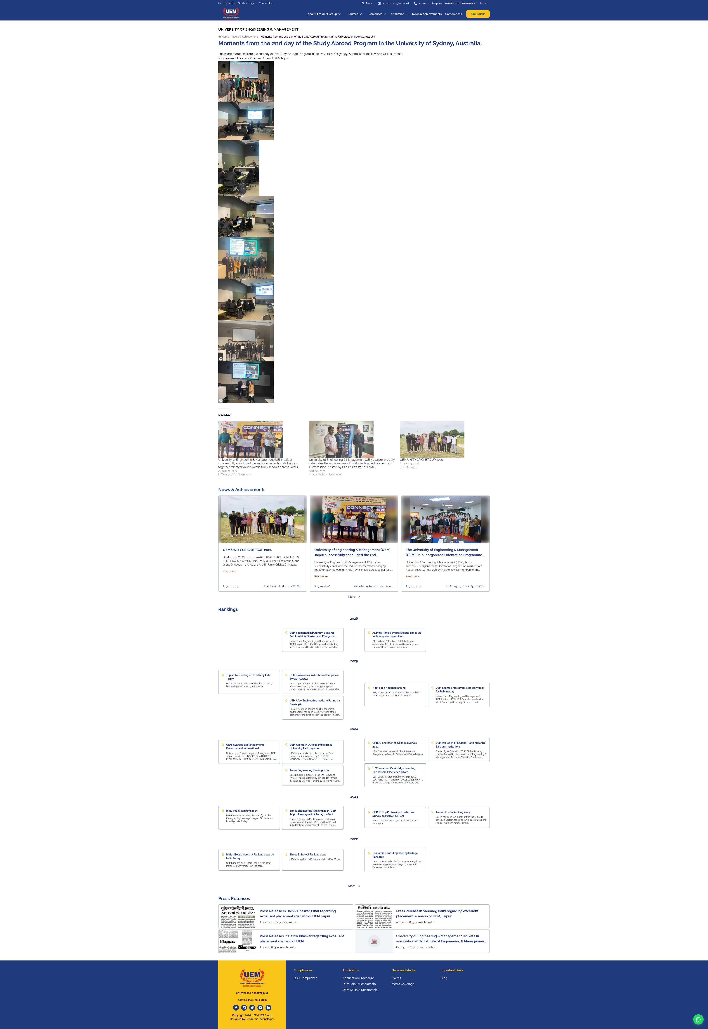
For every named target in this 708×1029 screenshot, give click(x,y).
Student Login (246, 3)
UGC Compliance (305, 978)
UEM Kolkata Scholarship (360, 990)
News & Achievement (245, 36)
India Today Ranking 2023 (242, 810)
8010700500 (452, 3)
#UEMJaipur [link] (280, 58)
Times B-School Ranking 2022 (308, 854)
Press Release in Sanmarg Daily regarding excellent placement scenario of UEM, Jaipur (437, 913)
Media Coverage (403, 984)
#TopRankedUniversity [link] (233, 58)
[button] (698, 1019)
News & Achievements (427, 14)
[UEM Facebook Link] (236, 1008)
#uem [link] (267, 58)
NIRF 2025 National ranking (389, 687)
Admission (397, 14)
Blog (444, 978)
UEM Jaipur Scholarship (359, 984)
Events (396, 978)
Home (225, 36)
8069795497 (469, 3)
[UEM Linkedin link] (268, 1008)
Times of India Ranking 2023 (453, 812)
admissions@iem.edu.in (396, 3)
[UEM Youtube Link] (260, 1008)
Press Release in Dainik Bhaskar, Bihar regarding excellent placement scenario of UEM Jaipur (298, 913)
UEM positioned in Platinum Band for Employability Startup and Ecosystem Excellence (312, 636)
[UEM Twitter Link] (252, 1008)
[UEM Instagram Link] (244, 1008)
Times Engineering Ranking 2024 (309, 770)
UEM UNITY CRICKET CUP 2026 (421, 459)
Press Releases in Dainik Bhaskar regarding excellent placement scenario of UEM (302, 938)
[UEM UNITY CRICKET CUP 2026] (443, 439)
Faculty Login (226, 3)
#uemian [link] (256, 58)
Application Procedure (358, 978)
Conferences (453, 14)
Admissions (478, 14)
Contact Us (266, 3)
